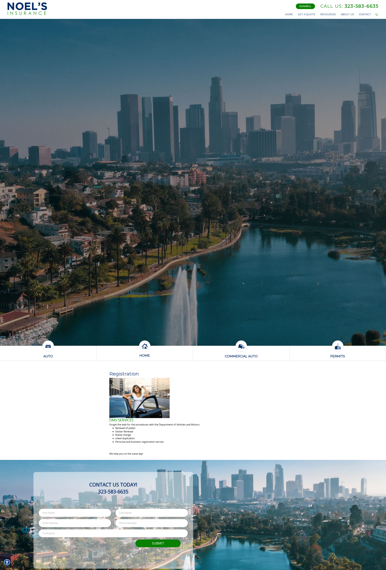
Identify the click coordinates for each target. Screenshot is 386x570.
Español (305, 6)
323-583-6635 (349, 6)
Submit (158, 543)
